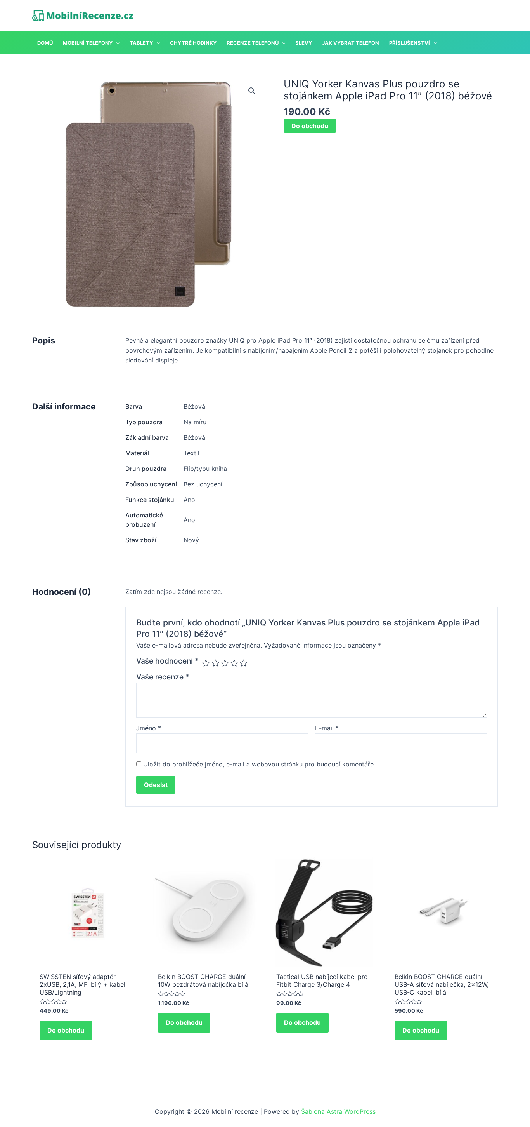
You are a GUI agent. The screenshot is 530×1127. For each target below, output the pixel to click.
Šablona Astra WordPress (338, 1111)
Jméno (148, 728)
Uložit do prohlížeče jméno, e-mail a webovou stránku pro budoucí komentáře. (259, 764)
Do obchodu (309, 126)
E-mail (327, 728)
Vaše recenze (162, 676)
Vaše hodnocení (167, 660)
